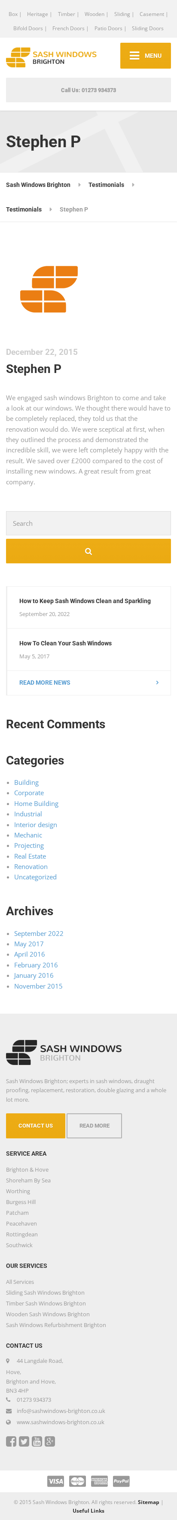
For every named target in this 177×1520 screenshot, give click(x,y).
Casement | (154, 14)
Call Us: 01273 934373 (88, 90)
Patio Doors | (111, 28)
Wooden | (97, 14)
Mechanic (28, 835)
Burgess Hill (21, 1202)
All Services (20, 1282)
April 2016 (29, 954)
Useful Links (88, 1510)
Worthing (18, 1191)
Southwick (19, 1245)
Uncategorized (35, 876)
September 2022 (39, 933)
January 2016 (34, 975)
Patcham (17, 1213)
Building (26, 782)
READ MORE (94, 1125)
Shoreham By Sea (28, 1180)
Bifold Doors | (30, 28)
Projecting (29, 845)
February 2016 (36, 965)
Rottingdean (22, 1234)
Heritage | (39, 14)
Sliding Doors (148, 28)
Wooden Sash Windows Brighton (48, 1314)
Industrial (28, 813)
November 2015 (38, 986)
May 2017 (29, 943)
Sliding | (124, 14)
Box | (15, 14)
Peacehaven (21, 1223)
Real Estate (30, 856)
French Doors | (70, 28)
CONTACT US (35, 1125)
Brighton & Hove (27, 1169)
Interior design (35, 824)
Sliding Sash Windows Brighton (45, 1292)
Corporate (29, 792)
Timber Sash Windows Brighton (46, 1303)
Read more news (44, 682)
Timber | (68, 14)
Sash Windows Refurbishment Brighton (56, 1325)
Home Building (36, 803)
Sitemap (148, 1502)
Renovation (31, 866)
